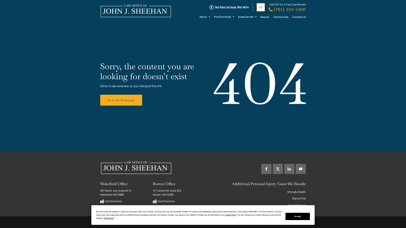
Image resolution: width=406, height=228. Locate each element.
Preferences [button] (109, 218)
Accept (297, 216)
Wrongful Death (296, 192)
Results (264, 17)
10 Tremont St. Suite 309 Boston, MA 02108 (167, 192)
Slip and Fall (299, 198)
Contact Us (299, 17)
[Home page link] (135, 10)
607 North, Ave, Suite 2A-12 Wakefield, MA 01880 (116, 192)
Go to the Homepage (121, 100)
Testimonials (280, 17)
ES (260, 7)
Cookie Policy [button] (230, 215)
